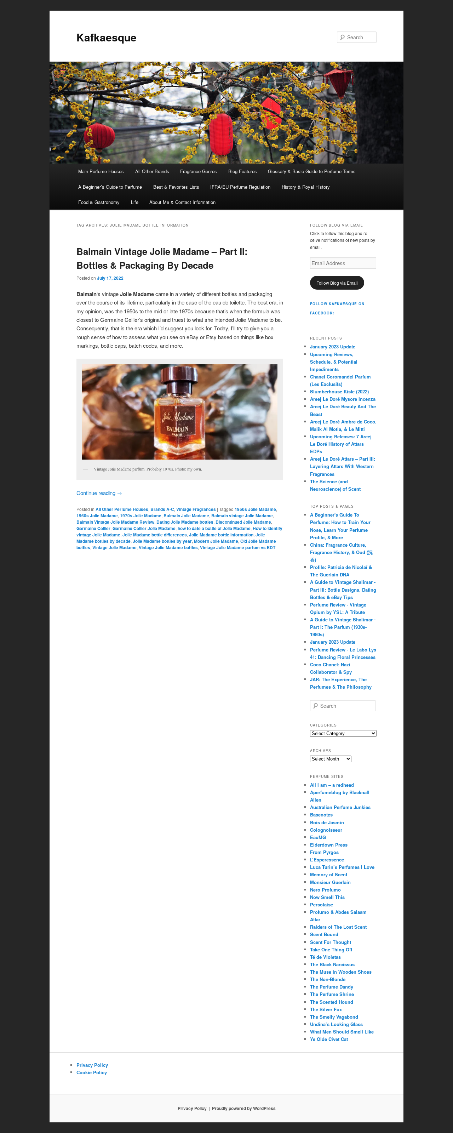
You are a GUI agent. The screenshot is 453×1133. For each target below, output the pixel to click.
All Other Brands (152, 171)
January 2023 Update (332, 346)
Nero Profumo (325, 889)
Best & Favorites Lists (176, 186)
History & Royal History (306, 186)
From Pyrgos (324, 852)
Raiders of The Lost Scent (338, 926)
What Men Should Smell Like (342, 1031)
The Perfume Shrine (332, 994)
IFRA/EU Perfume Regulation (240, 186)
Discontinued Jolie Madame (243, 522)
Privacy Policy (92, 1064)
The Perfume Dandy (331, 986)
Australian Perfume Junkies (340, 807)
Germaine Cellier (93, 528)
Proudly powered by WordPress (244, 1108)
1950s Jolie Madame (255, 509)
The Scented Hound (331, 1001)
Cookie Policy (91, 1072)
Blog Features (242, 171)
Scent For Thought (330, 942)
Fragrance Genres (198, 171)
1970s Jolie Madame (140, 515)
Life (134, 202)
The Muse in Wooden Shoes (341, 971)
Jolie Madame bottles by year (162, 541)
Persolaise (321, 904)
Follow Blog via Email (337, 283)
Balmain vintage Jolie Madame (242, 515)
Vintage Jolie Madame (114, 547)
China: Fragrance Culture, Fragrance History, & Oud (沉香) (341, 552)
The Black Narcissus (332, 964)
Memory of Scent (328, 874)
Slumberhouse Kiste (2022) (339, 391)
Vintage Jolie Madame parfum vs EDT (237, 547)
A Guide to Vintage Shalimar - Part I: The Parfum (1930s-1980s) (342, 627)
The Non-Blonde (327, 979)
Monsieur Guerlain (330, 882)
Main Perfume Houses (101, 171)
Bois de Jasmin (327, 822)
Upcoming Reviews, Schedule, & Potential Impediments (333, 361)
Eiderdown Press (329, 844)
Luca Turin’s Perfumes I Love (342, 867)
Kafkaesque (106, 37)
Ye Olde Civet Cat (329, 1039)
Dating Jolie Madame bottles (184, 522)
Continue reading (99, 492)
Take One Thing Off (331, 949)
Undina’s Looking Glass (336, 1024)
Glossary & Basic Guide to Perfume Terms (312, 171)
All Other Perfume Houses (122, 509)
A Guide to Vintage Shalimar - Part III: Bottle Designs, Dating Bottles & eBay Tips (343, 589)
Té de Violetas (325, 956)
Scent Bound (324, 934)
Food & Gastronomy (99, 202)
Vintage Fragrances (196, 509)
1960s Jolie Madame (97, 515)
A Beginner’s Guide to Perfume (110, 186)
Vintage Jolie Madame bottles (168, 547)
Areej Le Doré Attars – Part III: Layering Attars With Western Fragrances (342, 466)
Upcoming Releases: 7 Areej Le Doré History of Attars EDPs (341, 444)
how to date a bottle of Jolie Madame (214, 528)
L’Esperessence (327, 859)
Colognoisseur (326, 829)
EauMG (318, 837)
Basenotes (321, 814)
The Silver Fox (326, 1009)
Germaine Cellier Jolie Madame (144, 528)
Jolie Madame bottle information (221, 534)
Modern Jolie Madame (216, 541)
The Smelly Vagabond (334, 1016)
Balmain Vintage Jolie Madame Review (115, 522)
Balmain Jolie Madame (186, 515)
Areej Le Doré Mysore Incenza (342, 398)
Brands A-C (162, 509)
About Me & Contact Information (182, 202)
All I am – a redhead (332, 784)
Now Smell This (327, 897)
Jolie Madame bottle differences (154, 534)
